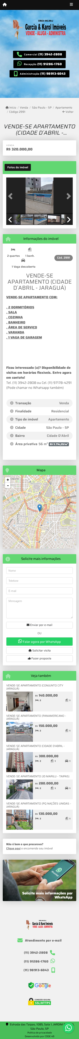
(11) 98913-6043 (53, 73)
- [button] (8, 485)
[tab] (18, 167)
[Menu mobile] (5, 4)
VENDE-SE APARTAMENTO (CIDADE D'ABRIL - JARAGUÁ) (35, 747)
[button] (11, 196)
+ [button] (8, 479)
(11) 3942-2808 (50, 54)
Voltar (69, 112)
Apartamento (63, 108)
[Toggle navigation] (71, 4)
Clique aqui (13, 848)
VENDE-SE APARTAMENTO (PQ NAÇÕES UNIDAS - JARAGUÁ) (38, 805)
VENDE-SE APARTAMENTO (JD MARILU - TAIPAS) (37, 776)
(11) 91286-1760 (49, 64)
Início (12, 108)
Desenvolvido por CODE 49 (39, 1036)
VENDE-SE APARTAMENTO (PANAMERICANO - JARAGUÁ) (36, 717)
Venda (24, 108)
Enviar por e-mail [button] (40, 625)
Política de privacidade (39, 1033)
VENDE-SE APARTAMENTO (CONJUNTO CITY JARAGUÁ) (34, 687)
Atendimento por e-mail (43, 940)
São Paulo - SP (41, 108)
